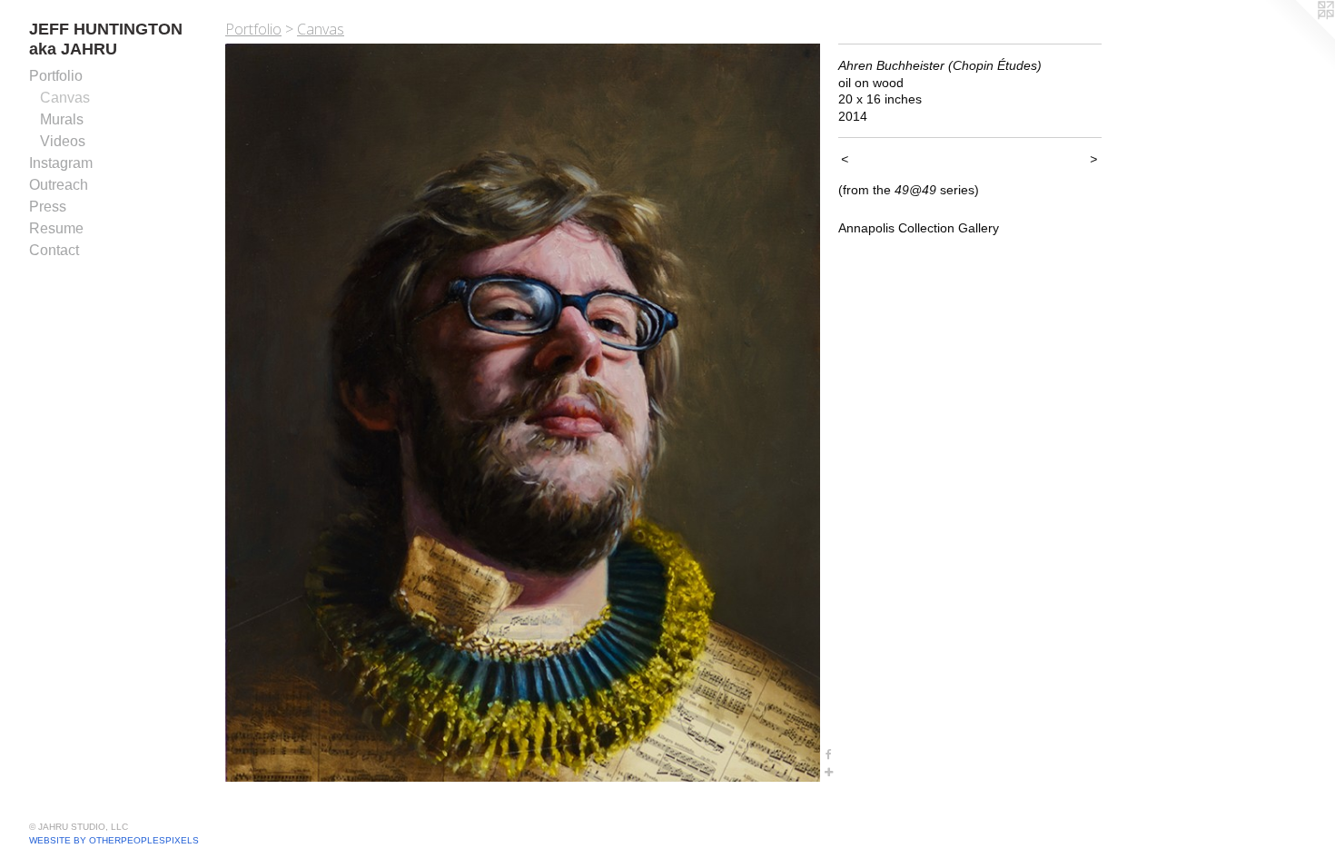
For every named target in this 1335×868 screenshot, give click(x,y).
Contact (54, 250)
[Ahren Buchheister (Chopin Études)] (522, 413)
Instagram (61, 163)
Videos (62, 141)
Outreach (58, 184)
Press (47, 206)
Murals (62, 119)
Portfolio (56, 76)
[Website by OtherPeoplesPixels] (1298, 36)
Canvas (65, 97)
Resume (56, 228)
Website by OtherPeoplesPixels (114, 840)
